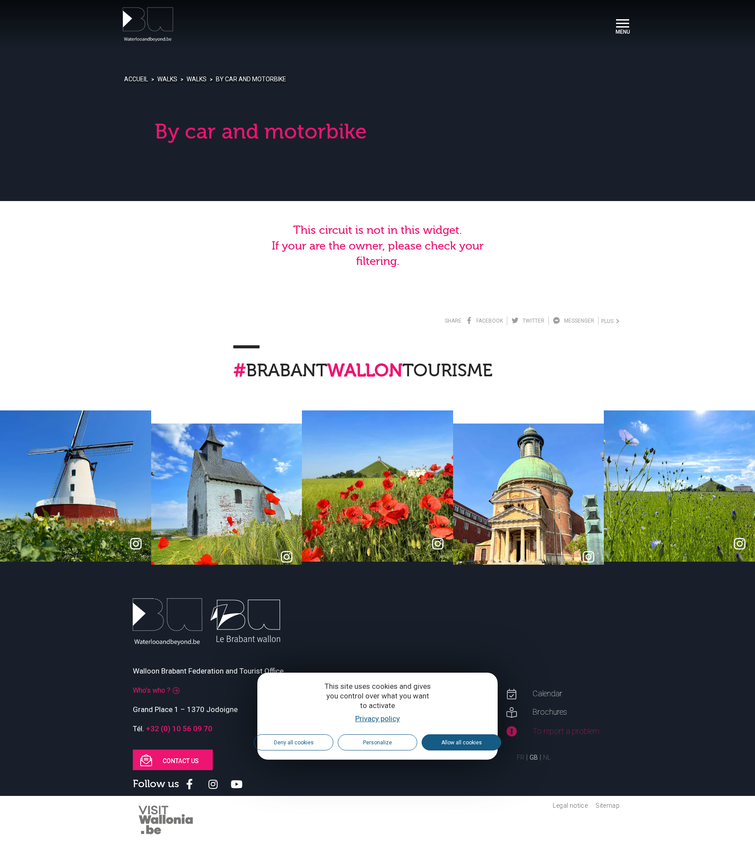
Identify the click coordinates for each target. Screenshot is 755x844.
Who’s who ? (151, 690)
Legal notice (570, 805)
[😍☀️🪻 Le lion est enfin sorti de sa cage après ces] (679, 486)
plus (608, 321)
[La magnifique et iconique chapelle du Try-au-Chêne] (226, 499)
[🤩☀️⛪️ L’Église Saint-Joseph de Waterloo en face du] (528, 499)
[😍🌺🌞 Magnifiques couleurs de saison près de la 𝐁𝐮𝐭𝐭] (377, 486)
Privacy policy (377, 718)
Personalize (377, 742)
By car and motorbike (251, 79)
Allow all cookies (461, 742)
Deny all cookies (294, 742)
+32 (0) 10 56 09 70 (179, 728)
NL (547, 757)
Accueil (136, 79)
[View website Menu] (622, 24)
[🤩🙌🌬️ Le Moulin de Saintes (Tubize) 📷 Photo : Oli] (75, 486)
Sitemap (608, 805)
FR (520, 757)
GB (534, 757)
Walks (167, 79)
